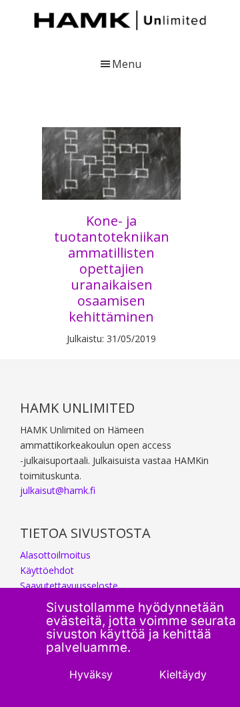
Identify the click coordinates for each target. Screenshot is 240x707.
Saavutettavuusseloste (69, 585)
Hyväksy (91, 674)
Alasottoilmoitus (55, 555)
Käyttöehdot (47, 570)
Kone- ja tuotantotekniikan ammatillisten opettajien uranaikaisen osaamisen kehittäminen (111, 269)
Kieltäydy (183, 674)
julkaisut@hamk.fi (57, 490)
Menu (126, 64)
